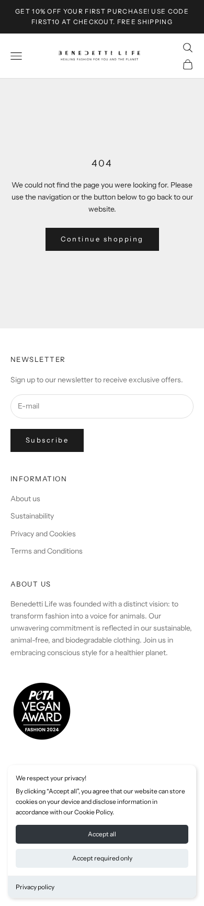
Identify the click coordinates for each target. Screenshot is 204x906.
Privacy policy (35, 887)
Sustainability (32, 516)
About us (25, 498)
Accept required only (102, 858)
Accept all (102, 834)
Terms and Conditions (46, 551)
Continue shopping (102, 239)
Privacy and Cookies (43, 533)
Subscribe (47, 440)
